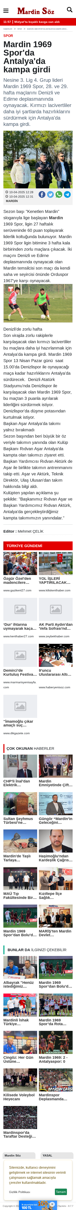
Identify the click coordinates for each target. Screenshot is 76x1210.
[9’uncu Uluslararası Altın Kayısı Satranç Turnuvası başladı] (56, 655)
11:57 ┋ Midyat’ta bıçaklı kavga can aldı (31, 21)
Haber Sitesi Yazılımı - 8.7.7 (59, 1206)
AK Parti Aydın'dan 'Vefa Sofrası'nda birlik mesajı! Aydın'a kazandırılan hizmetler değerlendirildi (56, 626)
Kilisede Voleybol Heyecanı (19, 1097)
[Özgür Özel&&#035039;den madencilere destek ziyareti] (20, 563)
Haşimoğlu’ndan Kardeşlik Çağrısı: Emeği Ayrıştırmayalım (55, 858)
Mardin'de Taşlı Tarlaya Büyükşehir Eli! (17, 858)
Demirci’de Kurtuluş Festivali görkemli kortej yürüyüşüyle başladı (19, 672)
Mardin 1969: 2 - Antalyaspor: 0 (53, 1059)
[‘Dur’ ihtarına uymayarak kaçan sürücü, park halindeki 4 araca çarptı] (20, 609)
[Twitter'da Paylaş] (50, 194)
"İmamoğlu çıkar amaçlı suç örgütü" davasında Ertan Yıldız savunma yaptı (20, 723)
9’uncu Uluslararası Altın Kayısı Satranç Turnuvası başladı (55, 672)
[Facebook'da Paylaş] (42, 194)
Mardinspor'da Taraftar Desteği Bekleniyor (17, 1134)
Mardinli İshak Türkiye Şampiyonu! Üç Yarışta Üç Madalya (17, 1022)
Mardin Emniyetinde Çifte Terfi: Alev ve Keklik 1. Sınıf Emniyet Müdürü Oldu (55, 783)
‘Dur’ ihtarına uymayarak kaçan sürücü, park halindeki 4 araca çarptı (19, 626)
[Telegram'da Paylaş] (67, 194)
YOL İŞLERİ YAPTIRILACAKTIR (54, 580)
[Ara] (70, 11)
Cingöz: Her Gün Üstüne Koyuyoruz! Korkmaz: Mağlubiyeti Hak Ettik (18, 1059)
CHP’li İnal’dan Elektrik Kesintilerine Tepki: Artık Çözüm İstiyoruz (18, 783)
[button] (5, 11)
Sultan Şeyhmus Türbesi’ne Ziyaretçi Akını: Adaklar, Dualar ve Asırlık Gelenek (19, 821)
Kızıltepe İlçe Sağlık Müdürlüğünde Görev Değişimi (53, 896)
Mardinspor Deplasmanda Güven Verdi (51, 1097)
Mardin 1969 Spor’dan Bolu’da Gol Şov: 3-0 (19, 933)
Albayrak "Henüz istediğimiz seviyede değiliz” (18, 984)
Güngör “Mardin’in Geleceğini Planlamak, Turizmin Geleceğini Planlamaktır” (55, 821)
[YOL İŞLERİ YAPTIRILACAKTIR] (56, 563)
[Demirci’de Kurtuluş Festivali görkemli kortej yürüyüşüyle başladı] (20, 655)
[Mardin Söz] (36, 10)
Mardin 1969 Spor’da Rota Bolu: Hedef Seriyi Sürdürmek (55, 1022)
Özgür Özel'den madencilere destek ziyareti (17, 580)
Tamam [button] (61, 1191)
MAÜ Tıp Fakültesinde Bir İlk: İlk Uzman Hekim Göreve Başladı (18, 896)
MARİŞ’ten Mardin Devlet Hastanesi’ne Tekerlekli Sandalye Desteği (55, 933)
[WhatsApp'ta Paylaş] (59, 194)
